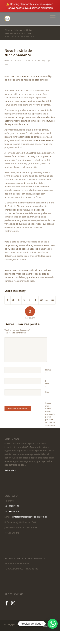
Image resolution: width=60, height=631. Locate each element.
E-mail (47, 384)
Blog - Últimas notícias (18, 30)
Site (47, 392)
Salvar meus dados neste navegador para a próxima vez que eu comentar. (50, 414)
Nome (48, 371)
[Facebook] (7, 603)
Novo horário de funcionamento (18, 52)
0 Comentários (29, 60)
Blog (29, 33)
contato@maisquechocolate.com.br (30, 516)
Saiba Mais (10, 470)
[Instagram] (13, 603)
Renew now (14, 7)
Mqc (6, 64)
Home (22, 33)
